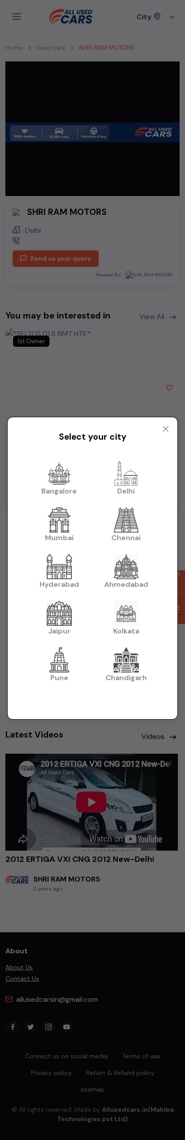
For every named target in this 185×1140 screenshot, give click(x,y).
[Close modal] (165, 428)
